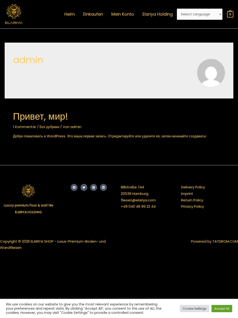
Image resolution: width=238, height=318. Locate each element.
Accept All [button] (221, 308)
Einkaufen (93, 14)
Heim (69, 14)
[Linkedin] (103, 187)
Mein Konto (122, 14)
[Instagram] (93, 187)
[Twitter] (83, 187)
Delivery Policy (193, 187)
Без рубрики (49, 126)
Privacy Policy (192, 206)
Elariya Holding (157, 14)
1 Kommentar (24, 126)
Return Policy (192, 200)
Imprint (187, 193)
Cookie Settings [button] (194, 308)
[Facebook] (74, 187)
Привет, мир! (40, 116)
